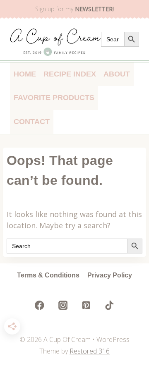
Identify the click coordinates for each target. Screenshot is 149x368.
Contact (32, 121)
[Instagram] (62, 305)
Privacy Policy (109, 275)
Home (25, 74)
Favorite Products (54, 97)
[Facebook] (39, 305)
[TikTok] (109, 305)
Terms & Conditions (48, 275)
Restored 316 (90, 351)
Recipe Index (69, 74)
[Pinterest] (86, 305)
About (116, 74)
